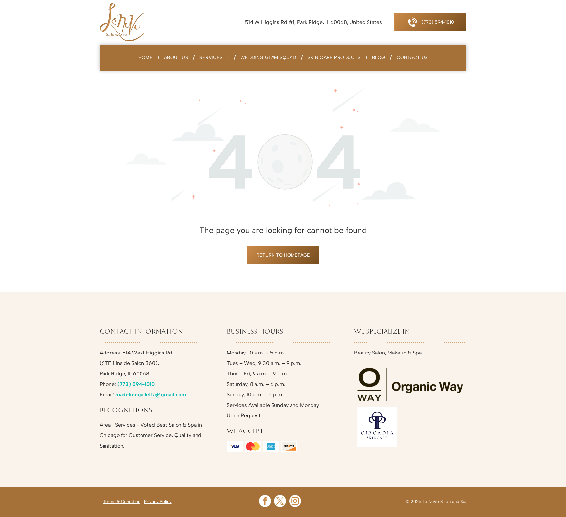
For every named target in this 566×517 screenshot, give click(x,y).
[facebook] (265, 501)
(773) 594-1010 (136, 384)
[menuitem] (146, 57)
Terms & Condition (121, 501)
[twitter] (280, 501)
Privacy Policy (158, 501)
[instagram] (295, 501)
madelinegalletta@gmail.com (150, 395)
